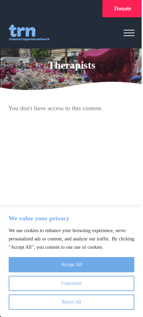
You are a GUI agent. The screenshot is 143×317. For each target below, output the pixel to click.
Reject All (71, 302)
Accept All (71, 264)
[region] (71, 262)
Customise (71, 283)
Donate (122, 8)
